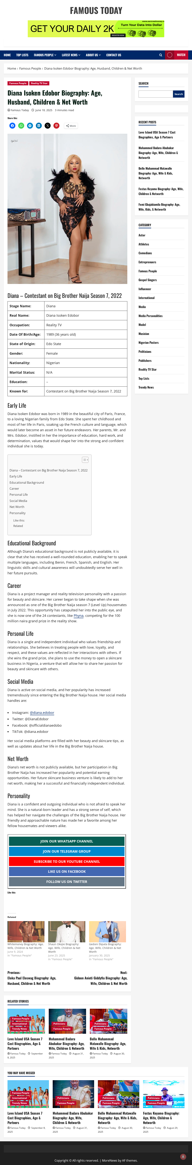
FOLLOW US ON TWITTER (66, 881)
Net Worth (17, 507)
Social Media (18, 501)
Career (14, 488)
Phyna (78, 615)
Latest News (69, 55)
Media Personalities (151, 315)
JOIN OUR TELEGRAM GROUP (67, 851)
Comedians (145, 253)
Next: (100, 978)
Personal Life (19, 495)
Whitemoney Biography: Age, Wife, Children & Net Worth (26, 946)
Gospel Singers (148, 280)
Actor (142, 235)
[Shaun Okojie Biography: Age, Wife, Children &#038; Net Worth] (66, 931)
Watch (181, 54)
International (19, 1023)
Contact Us (113, 55)
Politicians (59, 1023)
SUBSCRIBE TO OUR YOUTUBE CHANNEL (67, 861)
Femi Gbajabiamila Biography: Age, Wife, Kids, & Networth (159, 207)
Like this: (19, 520)
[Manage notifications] (183, 1157)
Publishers (145, 360)
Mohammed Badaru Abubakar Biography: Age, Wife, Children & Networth (66, 1043)
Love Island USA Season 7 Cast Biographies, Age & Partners (25, 1043)
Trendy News (19, 1028)
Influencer (145, 289)
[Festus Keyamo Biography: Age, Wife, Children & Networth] (163, 1094)
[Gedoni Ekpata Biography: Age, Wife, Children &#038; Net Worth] (107, 931)
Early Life (16, 476)
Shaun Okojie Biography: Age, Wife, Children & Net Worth (64, 947)
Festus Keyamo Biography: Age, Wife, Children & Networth (161, 191)
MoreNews (109, 1160)
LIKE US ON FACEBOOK (67, 871)
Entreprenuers (147, 262)
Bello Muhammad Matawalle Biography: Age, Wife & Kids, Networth (108, 1043)
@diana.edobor (42, 712)
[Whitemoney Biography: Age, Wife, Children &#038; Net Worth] (26, 931)
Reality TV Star (39, 83)
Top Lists (22, 55)
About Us (92, 55)
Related (18, 526)
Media (142, 306)
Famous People (43, 55)
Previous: (32, 978)
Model (142, 324)
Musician (144, 333)
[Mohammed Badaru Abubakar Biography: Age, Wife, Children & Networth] (73, 1094)
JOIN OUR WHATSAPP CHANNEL (66, 841)
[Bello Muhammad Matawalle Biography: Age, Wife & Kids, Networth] (118, 1094)
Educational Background (27, 482)
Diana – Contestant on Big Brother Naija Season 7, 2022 (49, 470)
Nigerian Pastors (149, 342)
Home (7, 55)
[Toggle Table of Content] (83, 460)
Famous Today (96, 10)
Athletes (144, 244)
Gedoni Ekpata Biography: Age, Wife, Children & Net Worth (105, 947)
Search (143, 83)
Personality (18, 513)
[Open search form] (160, 55)
